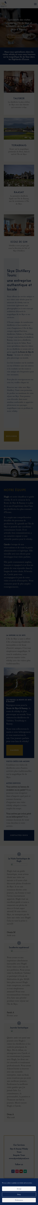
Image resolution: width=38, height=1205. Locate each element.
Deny (19, 1194)
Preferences (19, 1200)
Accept (19, 1189)
